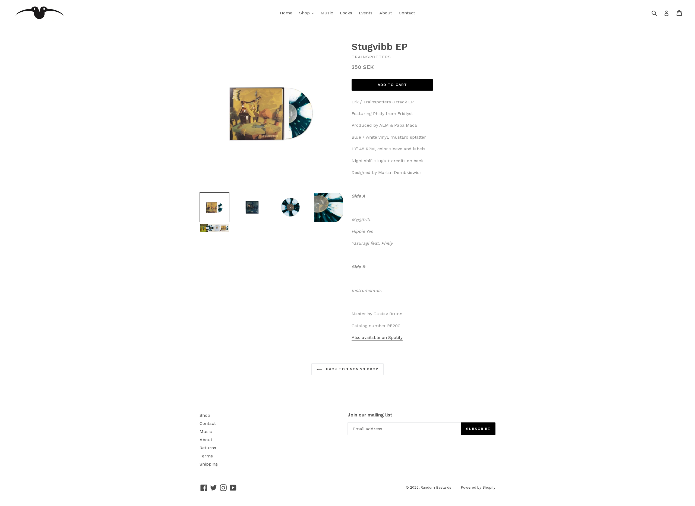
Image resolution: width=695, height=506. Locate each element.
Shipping (209, 464)
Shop (305, 12)
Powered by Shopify (478, 487)
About (385, 12)
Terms (206, 456)
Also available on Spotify (377, 337)
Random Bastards (436, 487)
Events (365, 12)
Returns (208, 447)
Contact (407, 12)
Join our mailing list (370, 415)
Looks (346, 12)
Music (327, 12)
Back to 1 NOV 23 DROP (352, 369)
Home (286, 12)
